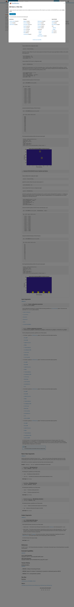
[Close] (64, 3)
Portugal (39, 26)
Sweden (39, 27)
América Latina (12, 21)
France (24, 29)
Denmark (25, 22)
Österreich (39, 24)
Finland (24, 27)
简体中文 (54, 27)
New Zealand (54, 24)
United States (11, 24)
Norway (39, 22)
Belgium (24, 21)
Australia (53, 21)
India (53, 22)
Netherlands (40, 21)
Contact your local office (37, 39)
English (40, 32)
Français (40, 34)
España (24, 26)
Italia (24, 32)
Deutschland (25, 24)
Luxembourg (25, 34)
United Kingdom (40, 35)
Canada (10, 22)
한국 (52, 32)
